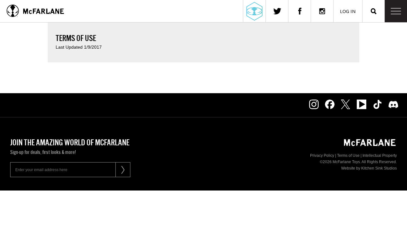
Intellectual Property (379, 155)
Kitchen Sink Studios (379, 168)
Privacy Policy (322, 155)
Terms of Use (348, 155)
